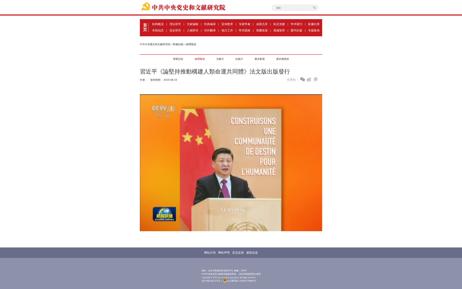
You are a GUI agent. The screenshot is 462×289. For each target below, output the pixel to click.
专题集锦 (314, 30)
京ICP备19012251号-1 (212, 281)
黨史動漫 (260, 58)
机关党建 (279, 24)
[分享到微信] (302, 79)
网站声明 (224, 252)
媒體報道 (191, 44)
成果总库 (262, 24)
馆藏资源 (262, 30)
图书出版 (296, 30)
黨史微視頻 (282, 58)
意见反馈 (238, 252)
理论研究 (175, 24)
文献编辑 (192, 24)
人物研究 (192, 30)
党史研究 (175, 30)
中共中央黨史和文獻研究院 (155, 44)
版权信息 (252, 252)
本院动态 (158, 30)
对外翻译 (210, 30)
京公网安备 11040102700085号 (241, 281)
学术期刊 (296, 24)
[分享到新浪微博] (309, 79)
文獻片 (220, 58)
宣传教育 (227, 24)
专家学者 (244, 24)
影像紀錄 (178, 44)
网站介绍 (210, 252)
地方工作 (227, 30)
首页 (145, 27)
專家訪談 (178, 58)
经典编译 (210, 24)
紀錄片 (239, 58)
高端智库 (279, 30)
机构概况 (158, 24)
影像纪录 (314, 24)
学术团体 (244, 30)
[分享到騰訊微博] (315, 79)
